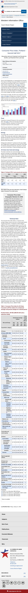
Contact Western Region (16, 568)
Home (3, 514)
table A (18, 85)
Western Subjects (6, 36)
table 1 (14, 100)
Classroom (5, 539)
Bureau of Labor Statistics (7, 15)
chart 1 (2, 96)
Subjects (4, 519)
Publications (5, 529)
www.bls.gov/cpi (4, 264)
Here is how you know (9, 3)
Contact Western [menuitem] (6, 44)
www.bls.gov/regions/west (7, 74)
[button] (24, 573)
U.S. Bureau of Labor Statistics (13, 11)
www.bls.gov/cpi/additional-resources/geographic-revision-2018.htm (13, 211)
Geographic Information (19, 15)
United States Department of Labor (11, 6)
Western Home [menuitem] (6, 29)
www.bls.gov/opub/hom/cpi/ (12, 267)
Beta (3, 544)
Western (3, 17)
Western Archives (6, 40)
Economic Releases (7, 534)
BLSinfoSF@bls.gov (6, 72)
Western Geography (7, 33)
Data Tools (5, 524)
